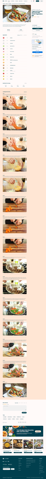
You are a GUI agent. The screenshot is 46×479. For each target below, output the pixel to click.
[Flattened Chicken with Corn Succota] (38, 446)
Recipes (20, 460)
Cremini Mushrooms (12, 65)
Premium (20, 470)
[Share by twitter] (38, 26)
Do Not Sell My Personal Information (35, 477)
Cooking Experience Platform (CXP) (30, 460)
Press (40, 463)
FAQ (39, 473)
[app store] (10, 464)
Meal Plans (20, 465)
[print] (33, 26)
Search (19, 468)
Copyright (42, 477)
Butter (11, 54)
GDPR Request (28, 477)
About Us (40, 460)
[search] (31, 1)
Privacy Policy (41, 468)
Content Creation (28, 463)
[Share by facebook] (37, 26)
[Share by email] (40, 26)
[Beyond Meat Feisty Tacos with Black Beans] (28, 446)
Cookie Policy (41, 470)
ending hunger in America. (38, 56)
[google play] (5, 464)
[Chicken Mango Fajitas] (18, 446)
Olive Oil (11, 76)
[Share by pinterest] (35, 26)
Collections (20, 463)
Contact (40, 465)
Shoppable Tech (28, 465)
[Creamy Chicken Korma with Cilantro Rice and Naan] (7, 446)
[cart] (33, 1)
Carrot (11, 62)
